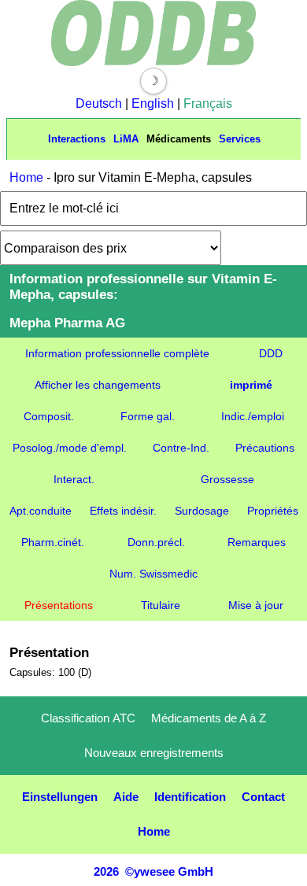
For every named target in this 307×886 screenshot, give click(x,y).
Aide (126, 796)
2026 (106, 871)
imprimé (251, 384)
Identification (190, 796)
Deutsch (99, 103)
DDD (271, 353)
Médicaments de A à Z (208, 718)
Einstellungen (60, 796)
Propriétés (272, 510)
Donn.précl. (156, 542)
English (152, 103)
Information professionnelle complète (117, 353)
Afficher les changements (98, 384)
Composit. (49, 416)
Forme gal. (147, 416)
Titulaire (160, 605)
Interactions (76, 139)
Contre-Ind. (181, 447)
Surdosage (202, 510)
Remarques (256, 542)
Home (26, 177)
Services (240, 139)
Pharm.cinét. (52, 542)
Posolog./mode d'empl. (70, 447)
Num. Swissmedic (153, 573)
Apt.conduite (40, 510)
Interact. (74, 479)
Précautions (264, 447)
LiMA (126, 139)
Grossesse (227, 479)
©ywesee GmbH (167, 871)
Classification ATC (88, 718)
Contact (263, 796)
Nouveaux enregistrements (154, 752)
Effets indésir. (123, 510)
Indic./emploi (252, 416)
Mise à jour (255, 605)
